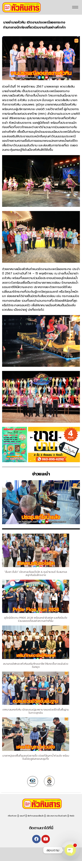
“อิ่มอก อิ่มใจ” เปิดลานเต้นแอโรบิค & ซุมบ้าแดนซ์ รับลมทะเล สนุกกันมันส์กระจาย (35, 573)
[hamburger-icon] (75, 7)
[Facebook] (36, 839)
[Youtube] (45, 839)
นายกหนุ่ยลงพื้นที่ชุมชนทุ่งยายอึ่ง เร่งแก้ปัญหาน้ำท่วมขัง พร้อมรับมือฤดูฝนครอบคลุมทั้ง (35, 757)
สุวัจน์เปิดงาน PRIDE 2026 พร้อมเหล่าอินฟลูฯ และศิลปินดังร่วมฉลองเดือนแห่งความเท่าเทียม (35, 619)
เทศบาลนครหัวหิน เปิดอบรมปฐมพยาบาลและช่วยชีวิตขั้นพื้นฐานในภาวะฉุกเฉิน (36, 711)
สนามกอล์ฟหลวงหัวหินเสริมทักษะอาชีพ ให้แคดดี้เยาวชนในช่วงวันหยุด (35, 665)
